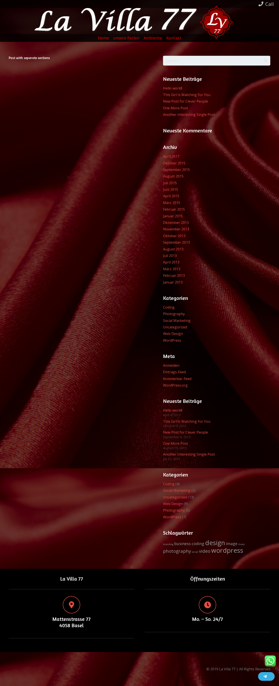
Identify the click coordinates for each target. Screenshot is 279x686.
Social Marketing (177, 320)
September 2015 (176, 169)
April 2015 (171, 196)
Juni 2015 (170, 189)
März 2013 (171, 269)
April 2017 (171, 156)
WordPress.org (175, 385)
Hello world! (172, 88)
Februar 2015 (174, 209)
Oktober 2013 (174, 235)
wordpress (227, 550)
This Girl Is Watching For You (186, 94)
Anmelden (171, 365)
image (231, 543)
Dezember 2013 (176, 222)
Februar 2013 (174, 275)
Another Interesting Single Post (189, 114)
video (204, 551)
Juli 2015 (170, 183)
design (215, 542)
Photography (174, 313)
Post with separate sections (29, 58)
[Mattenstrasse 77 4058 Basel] (71, 604)
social (195, 551)
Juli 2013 (170, 255)
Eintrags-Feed (174, 372)
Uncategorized (175, 327)
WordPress (172, 340)
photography (177, 551)
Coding (169, 307)
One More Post (175, 108)
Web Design (173, 333)
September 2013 (176, 242)
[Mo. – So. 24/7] (207, 604)
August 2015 (173, 176)
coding (198, 543)
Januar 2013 (173, 282)
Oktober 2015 (174, 163)
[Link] (142, 23)
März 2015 (171, 202)
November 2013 (176, 229)
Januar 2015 (173, 216)
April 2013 (171, 262)
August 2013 (173, 249)
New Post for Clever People (185, 101)
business (182, 543)
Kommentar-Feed (177, 378)
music (241, 544)
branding (168, 544)
